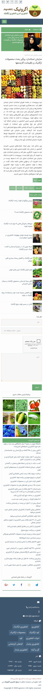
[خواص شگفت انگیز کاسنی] (21, 431)
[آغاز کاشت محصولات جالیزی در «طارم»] (9, 405)
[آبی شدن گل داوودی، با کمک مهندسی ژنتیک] (9, 431)
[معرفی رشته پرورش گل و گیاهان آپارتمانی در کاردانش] (9, 418)
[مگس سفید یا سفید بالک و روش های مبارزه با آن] (34, 418)
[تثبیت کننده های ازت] (21, 405)
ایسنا (35, 180)
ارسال (37, 387)
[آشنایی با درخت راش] (34, 431)
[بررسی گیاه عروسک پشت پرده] (34, 405)
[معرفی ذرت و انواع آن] (21, 418)
